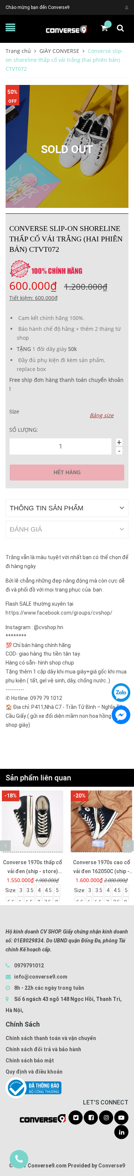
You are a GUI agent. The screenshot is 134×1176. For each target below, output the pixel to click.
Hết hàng (67, 472)
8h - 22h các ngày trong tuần (48, 988)
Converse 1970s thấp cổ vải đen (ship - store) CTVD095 (32, 867)
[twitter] (75, 1118)
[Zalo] (121, 692)
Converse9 (111, 1166)
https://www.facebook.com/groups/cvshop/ (59, 613)
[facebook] (91, 1118)
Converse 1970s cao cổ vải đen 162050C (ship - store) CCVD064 (101, 867)
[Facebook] (121, 715)
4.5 (48, 890)
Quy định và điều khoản (34, 1072)
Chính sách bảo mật (30, 1061)
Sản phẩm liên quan (38, 777)
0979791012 (29, 966)
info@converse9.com (40, 977)
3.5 (30, 890)
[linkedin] (121, 1132)
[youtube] (121, 1118)
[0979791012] (19, 1159)
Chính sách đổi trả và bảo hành (43, 1049)
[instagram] (106, 1118)
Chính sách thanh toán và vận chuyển (51, 1038)
